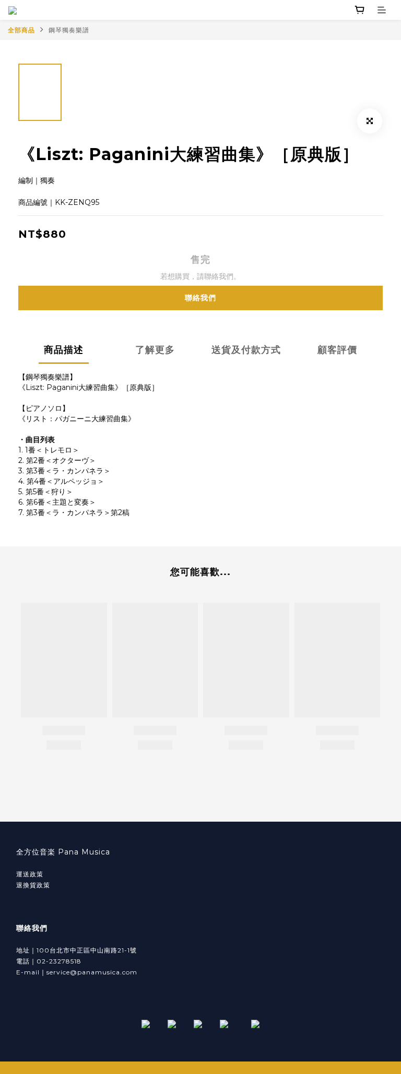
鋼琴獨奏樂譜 (69, 30)
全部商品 (21, 30)
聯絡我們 (200, 297)
